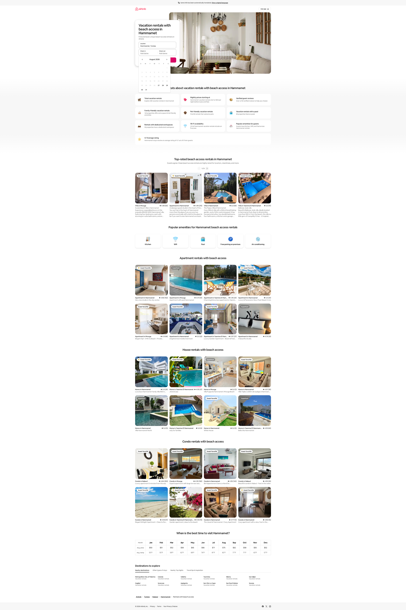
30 (142, 90)
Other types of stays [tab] (160, 570)
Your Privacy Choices (170, 606)
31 (146, 90)
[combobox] (157, 46)
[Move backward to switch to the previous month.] (142, 59)
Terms (159, 606)
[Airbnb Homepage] (140, 9)
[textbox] (148, 53)
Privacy (152, 606)
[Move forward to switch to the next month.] (166, 59)
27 (159, 85)
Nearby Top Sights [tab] (176, 570)
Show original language (220, 3)
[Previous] (199, 168)
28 (163, 85)
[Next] (207, 168)
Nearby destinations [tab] (142, 570)
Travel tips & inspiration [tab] (195, 570)
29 (167, 85)
